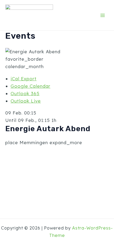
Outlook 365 (25, 93)
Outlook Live (26, 101)
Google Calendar (30, 86)
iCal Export (24, 78)
